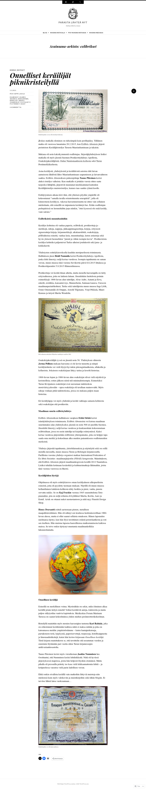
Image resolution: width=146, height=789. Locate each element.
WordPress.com (84, 784)
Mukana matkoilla (57, 33)
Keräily (13, 70)
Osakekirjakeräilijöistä (48, 160)
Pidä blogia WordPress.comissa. (66, 784)
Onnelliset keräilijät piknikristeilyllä (40, 78)
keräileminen (23, 99)
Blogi (45, 33)
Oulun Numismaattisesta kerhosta (75, 160)
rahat (23, 104)
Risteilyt (21, 70)
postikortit (25, 102)
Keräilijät (14, 100)
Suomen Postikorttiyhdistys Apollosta (79, 157)
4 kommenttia (15, 107)
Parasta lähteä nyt (72, 22)
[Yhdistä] (73, 2)
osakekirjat (15, 102)
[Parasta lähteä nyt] (73, 13)
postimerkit (15, 104)
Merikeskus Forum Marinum (88, 613)
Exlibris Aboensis (89, 144)
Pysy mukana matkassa (77, 33)
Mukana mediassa (96, 33)
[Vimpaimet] (65, 2)
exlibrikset (14, 97)
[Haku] (80, 2)
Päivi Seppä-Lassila (17, 94)
